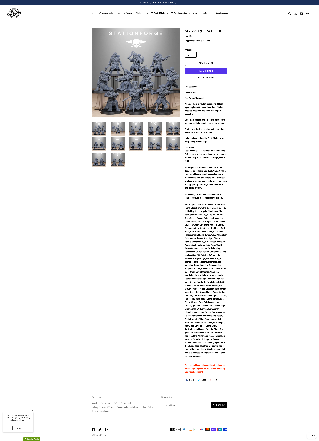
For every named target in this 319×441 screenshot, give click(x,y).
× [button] (32, 411)
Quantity (188, 49)
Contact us (105, 403)
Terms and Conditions (100, 411)
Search (94, 403)
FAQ (115, 403)
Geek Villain (101, 435)
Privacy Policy (147, 407)
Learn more (18, 428)
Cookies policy (126, 403)
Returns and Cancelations (127, 407)
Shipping (188, 40)
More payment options (206, 77)
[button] (21, 439)
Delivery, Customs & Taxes (102, 407)
